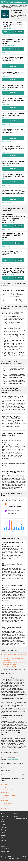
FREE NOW (4, 816)
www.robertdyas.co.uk (14, 759)
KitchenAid (4, 827)
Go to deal (13, 66)
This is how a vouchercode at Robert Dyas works (13, 659)
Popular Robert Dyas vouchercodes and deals (14, 655)
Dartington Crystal (8, 790)
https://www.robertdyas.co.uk (18, 18)
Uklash (3, 832)
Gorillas (3, 822)
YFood (3, 838)
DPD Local (6, 792)
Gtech (3, 824)
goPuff (3, 819)
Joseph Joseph (7, 803)
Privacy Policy (5, 849)
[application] (14, 524)
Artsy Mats (6, 784)
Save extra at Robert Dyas (10, 667)
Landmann (6, 808)
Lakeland (5, 805)
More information (6, 35)
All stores (4, 840)
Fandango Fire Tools (9, 795)
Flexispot (5, 798)
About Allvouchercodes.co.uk (20, 817)
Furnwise (5, 800)
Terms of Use (5, 851)
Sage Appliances (6, 830)
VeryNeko (4, 835)
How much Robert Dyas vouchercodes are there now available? (14, 663)
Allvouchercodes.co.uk (14, 2)
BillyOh (5, 787)
